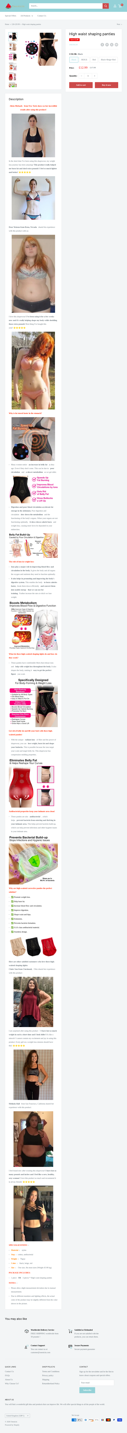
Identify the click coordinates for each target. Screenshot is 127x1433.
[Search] (106, 6)
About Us (9, 1380)
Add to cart (81, 85)
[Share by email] (116, 44)
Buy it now (106, 85)
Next (118, 24)
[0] (120, 5)
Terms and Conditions (50, 1371)
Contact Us (41, 16)
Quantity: (73, 76)
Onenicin (73, 45)
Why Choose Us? (12, 1383)
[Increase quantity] (94, 76)
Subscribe (87, 1390)
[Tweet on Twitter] (111, 44)
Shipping (45, 1380)
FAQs (7, 1375)
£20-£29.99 (16, 24)
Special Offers (10, 16)
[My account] (115, 6)
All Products (25, 16)
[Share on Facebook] (102, 44)
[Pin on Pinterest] (107, 44)
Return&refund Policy (51, 1383)
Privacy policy (47, 1375)
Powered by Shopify (12, 1425)
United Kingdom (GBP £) (15, 1416)
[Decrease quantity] (81, 76)
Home (7, 24)
